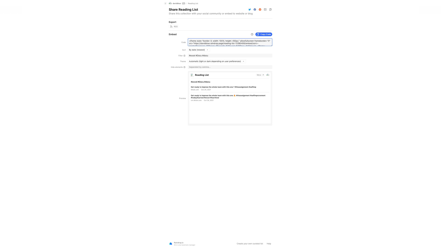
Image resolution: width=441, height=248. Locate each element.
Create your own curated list (250, 243)
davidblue (179, 3)
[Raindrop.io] (170, 243)
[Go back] (165, 3)
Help (269, 243)
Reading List (193, 3)
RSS (176, 26)
